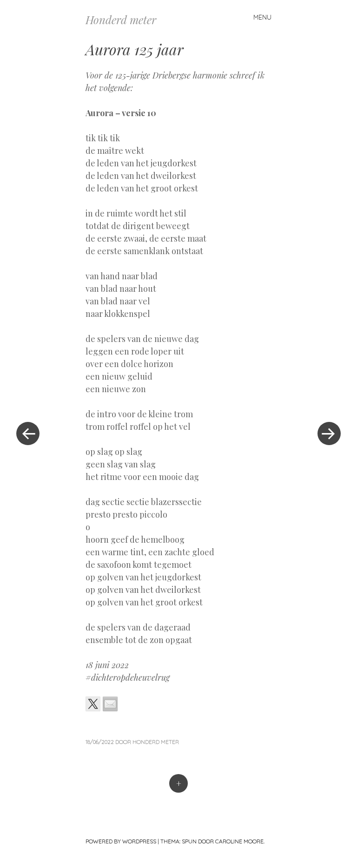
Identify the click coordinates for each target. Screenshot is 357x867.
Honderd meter (121, 19)
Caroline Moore (239, 841)
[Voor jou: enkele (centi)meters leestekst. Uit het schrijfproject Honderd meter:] (110, 703)
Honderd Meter (155, 741)
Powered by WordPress (121, 841)
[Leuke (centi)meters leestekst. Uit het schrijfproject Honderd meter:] (93, 703)
